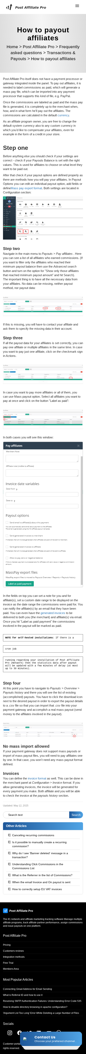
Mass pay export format (26, 188)
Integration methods (14, 956)
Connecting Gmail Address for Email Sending (27, 989)
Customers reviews (13, 950)
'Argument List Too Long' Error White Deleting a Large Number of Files (41, 1013)
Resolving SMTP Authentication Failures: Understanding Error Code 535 (42, 1001)
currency (63, 115)
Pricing (7, 945)
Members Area (11, 968)
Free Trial (8, 962)
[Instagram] (7, 1034)
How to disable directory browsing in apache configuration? (35, 1007)
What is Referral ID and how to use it (22, 995)
